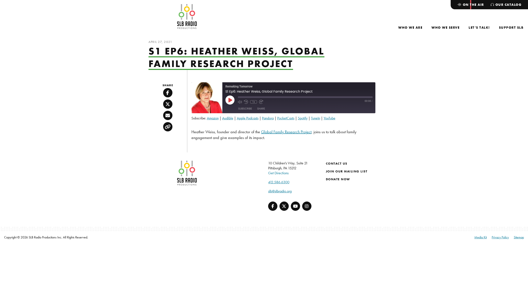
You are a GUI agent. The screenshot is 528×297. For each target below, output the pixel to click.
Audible (227, 118)
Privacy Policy (500, 237)
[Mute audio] (240, 102)
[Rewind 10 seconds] (246, 102)
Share (261, 108)
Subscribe (245, 108)
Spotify (303, 118)
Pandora (268, 118)
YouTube (329, 118)
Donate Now (338, 179)
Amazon (213, 118)
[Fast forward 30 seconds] (261, 102)
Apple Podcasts (247, 118)
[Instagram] (306, 206)
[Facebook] (272, 206)
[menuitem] (410, 27)
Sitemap (519, 237)
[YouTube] (295, 206)
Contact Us (336, 163)
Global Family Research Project (286, 131)
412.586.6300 (278, 182)
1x (253, 101)
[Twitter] (284, 206)
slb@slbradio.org (280, 191)
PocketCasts (285, 118)
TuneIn (315, 118)
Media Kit (480, 237)
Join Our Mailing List (347, 171)
